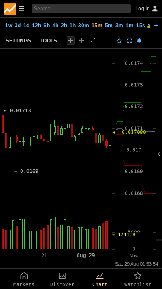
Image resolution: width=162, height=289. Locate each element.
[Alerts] (139, 41)
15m (97, 26)
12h (36, 26)
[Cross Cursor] (71, 40)
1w (8, 26)
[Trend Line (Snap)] (92, 40)
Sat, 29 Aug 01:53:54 (136, 263)
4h (55, 26)
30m (83, 26)
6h (47, 26)
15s (143, 26)
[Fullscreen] (129, 41)
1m (129, 26)
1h (73, 26)
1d (26, 26)
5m (109, 26)
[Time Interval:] (156, 25)
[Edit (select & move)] (81, 40)
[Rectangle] (103, 40)
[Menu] (14, 8)
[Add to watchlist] (119, 41)
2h (64, 26)
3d (18, 26)
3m (119, 26)
